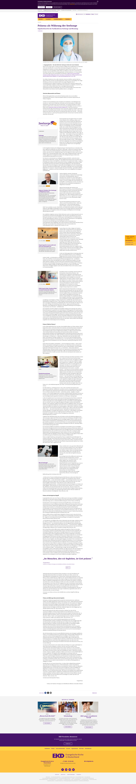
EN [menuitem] (84, 14)
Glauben (48, 19)
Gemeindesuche (88, 748)
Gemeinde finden (129, 244)
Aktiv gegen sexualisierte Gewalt (88, 716)
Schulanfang (68, 716)
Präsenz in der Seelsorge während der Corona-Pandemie (48, 11)
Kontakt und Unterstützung (66, 10)
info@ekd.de (129, 240)
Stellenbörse (47, 748)
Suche (97, 14)
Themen (67, 19)
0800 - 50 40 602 (130, 236)
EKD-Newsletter (129, 242)
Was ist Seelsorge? (43, 462)
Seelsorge (74, 10)
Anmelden (68, 743)
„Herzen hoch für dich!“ (47, 716)
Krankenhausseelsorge (44, 373)
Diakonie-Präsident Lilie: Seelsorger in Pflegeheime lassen (47, 191)
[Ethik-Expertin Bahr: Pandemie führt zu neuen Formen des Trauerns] (48, 276)
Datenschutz (72, 4)
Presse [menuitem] (92, 14)
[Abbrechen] (97, 1)
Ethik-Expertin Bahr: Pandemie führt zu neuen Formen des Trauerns (48, 289)
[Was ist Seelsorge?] (48, 451)
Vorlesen (40, 30)
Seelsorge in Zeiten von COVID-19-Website (57, 107)
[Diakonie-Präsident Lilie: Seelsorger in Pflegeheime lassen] (48, 178)
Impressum (57, 774)
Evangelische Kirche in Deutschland (49, 10)
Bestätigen (42, 7)
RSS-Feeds (81, 748)
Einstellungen (58, 7)
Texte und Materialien (60, 748)
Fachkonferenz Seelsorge (82, 10)
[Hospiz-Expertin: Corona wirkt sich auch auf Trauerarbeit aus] (48, 233)
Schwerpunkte (58, 19)
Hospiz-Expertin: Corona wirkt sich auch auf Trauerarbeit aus (47, 245)
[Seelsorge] (48, 123)
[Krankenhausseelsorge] (48, 361)
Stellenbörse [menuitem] (88, 14)
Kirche (59, 10)
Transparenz (78, 774)
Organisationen (74, 748)
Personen (68, 748)
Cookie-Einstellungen (71, 774)
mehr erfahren (47, 723)
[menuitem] (79, 14)
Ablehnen (49, 7)
